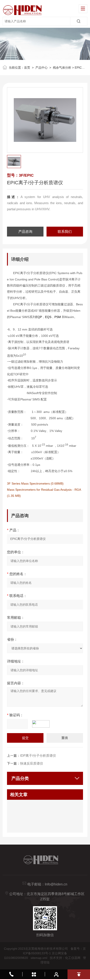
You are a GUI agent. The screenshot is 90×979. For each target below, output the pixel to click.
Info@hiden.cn (56, 884)
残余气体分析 (62, 67)
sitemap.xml (39, 958)
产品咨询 (25, 231)
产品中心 (41, 67)
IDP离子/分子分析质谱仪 (38, 755)
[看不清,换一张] (43, 724)
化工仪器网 (72, 958)
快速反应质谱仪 (31, 763)
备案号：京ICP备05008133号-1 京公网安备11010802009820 (45, 953)
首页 (27, 67)
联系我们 (65, 231)
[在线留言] (56, 974)
